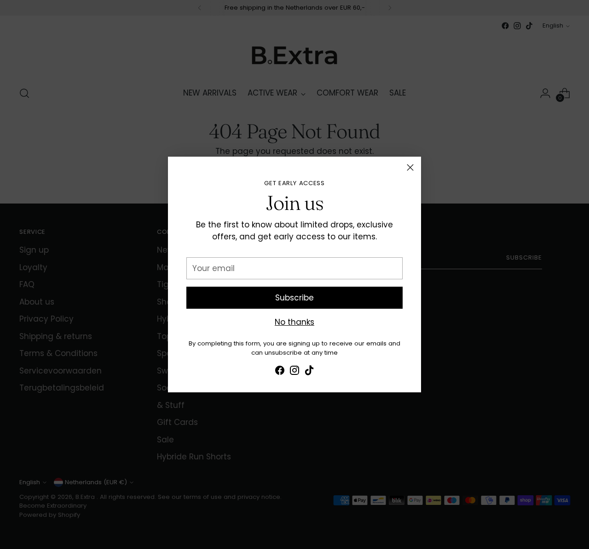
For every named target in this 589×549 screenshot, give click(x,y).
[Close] (410, 167)
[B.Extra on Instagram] (294, 372)
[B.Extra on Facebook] (279, 372)
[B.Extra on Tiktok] (309, 372)
